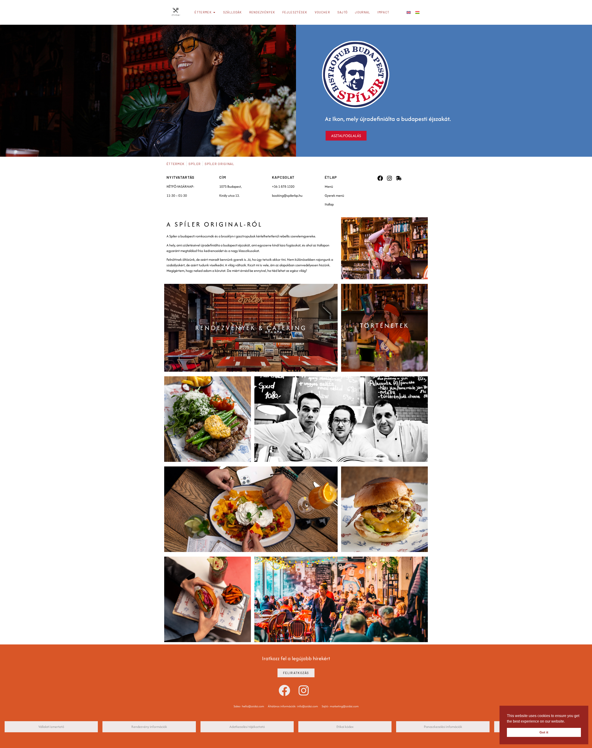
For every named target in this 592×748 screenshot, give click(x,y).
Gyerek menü (334, 195)
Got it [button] (544, 732)
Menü (329, 186)
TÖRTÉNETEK (384, 325)
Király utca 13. (229, 195)
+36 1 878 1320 (283, 186)
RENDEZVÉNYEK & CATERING (251, 327)
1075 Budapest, (230, 186)
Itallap (329, 204)
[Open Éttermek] (214, 12)
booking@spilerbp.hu (287, 195)
